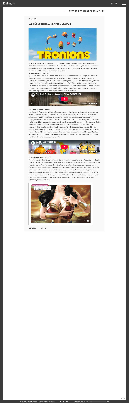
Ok (108, 401)
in (63, 401)
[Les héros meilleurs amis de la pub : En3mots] (9, 3)
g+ (67, 401)
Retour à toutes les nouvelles (86, 11)
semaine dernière (36, 63)
